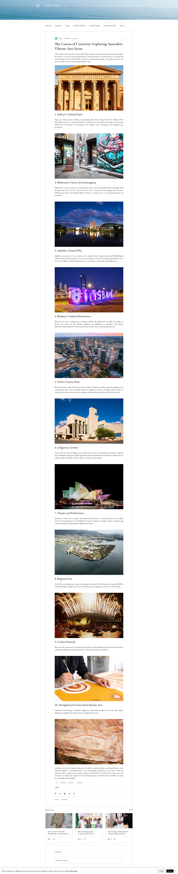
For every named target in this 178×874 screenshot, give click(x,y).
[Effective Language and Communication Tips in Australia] (89, 820)
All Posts (48, 26)
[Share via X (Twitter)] (60, 793)
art (56, 782)
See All (131, 809)
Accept (170, 871)
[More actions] (122, 38)
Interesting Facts (110, 26)
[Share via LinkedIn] (65, 793)
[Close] (176, 871)
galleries (71, 782)
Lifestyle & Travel (79, 26)
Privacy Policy (73, 871)
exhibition (80, 782)
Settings (161, 871)
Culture (57, 787)
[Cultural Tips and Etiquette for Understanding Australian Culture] (119, 820)
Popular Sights (94, 26)
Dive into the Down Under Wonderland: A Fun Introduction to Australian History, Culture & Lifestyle (59, 833)
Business (58, 26)
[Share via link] (69, 793)
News (68, 26)
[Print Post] (74, 793)
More (122, 26)
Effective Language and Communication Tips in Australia (86, 833)
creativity (63, 782)
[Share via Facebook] (55, 793)
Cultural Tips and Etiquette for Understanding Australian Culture (118, 833)
